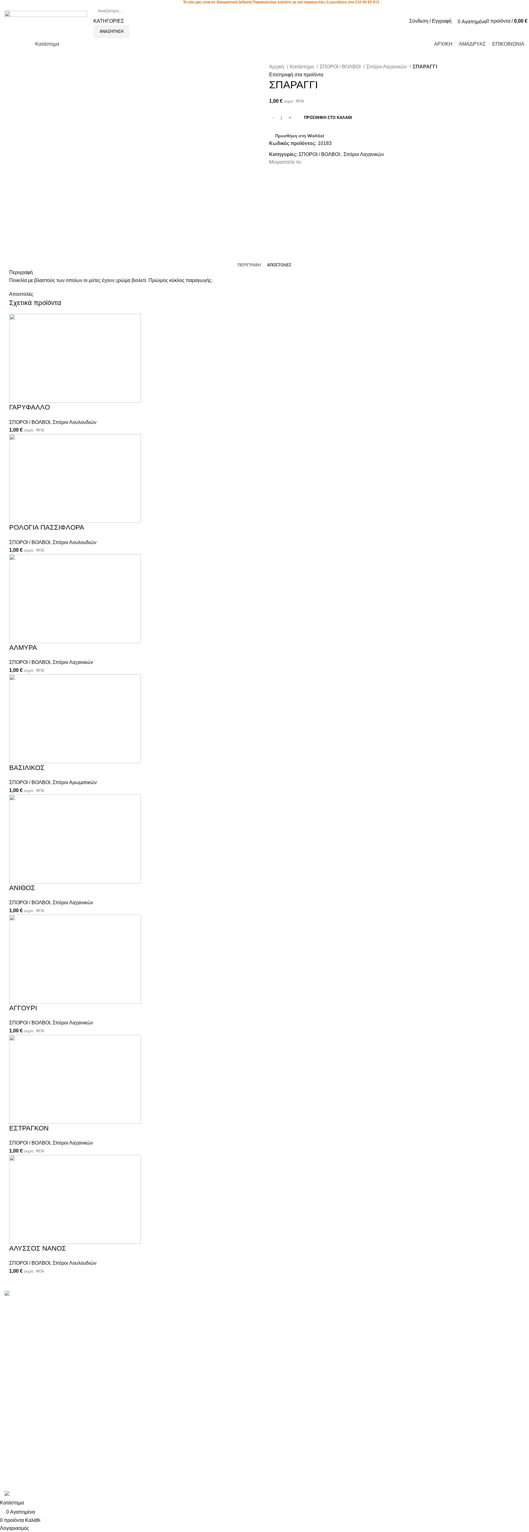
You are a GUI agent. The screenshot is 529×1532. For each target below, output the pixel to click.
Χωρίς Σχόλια (174, 1312)
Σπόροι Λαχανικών (387, 66)
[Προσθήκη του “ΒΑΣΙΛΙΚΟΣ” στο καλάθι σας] (16, 771)
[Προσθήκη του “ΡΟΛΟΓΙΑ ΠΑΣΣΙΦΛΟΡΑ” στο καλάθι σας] (16, 530)
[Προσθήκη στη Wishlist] (50, 410)
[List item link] (66, 1403)
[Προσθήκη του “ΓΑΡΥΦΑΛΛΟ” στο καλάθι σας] (16, 410)
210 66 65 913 (367, 2)
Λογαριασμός (283, 1303)
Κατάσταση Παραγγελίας (295, 1326)
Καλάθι (276, 1337)
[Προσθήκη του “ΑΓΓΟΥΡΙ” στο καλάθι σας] (16, 1011)
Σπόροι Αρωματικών (75, 782)
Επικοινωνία (371, 1333)
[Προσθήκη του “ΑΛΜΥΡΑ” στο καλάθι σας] (16, 650)
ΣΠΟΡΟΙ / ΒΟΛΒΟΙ (341, 66)
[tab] (249, 265)
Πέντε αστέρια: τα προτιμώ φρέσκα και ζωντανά (187, 1303)
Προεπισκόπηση (33, 410)
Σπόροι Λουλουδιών (74, 422)
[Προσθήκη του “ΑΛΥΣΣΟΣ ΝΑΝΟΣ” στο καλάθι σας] (16, 1251)
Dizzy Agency (107, 1486)
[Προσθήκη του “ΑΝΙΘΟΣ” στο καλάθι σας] (16, 891)
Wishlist (277, 1314)
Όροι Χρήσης (371, 1303)
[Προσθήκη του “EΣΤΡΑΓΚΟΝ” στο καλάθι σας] (16, 1131)
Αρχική (277, 66)
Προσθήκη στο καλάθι (328, 117)
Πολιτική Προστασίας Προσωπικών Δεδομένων (395, 1318)
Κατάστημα (302, 66)
